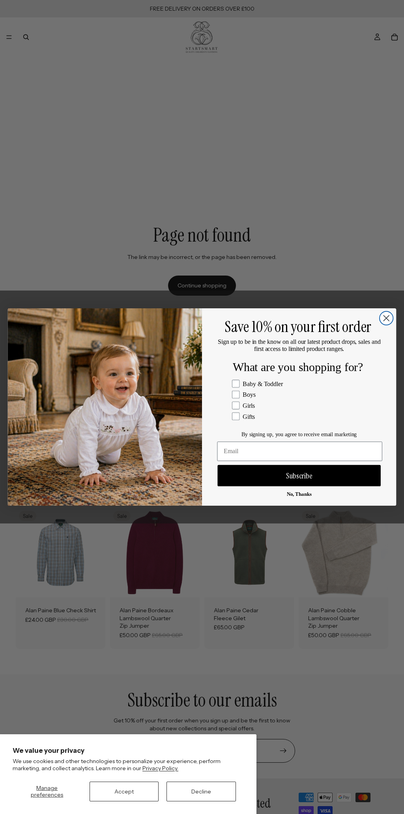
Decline (201, 791)
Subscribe (299, 476)
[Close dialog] (386, 318)
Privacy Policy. (160, 768)
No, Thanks (299, 494)
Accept (124, 791)
